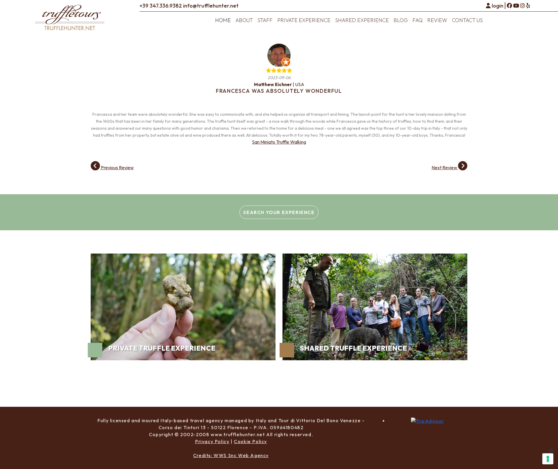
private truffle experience (161, 348)
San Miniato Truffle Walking (279, 142)
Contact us (467, 20)
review (437, 20)
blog (401, 20)
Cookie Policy (250, 441)
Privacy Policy (212, 441)
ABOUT (244, 20)
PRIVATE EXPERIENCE (303, 20)
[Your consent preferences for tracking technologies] (547, 458)
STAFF (265, 20)
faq (417, 20)
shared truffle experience (353, 348)
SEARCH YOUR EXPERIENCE (278, 212)
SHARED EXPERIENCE (362, 20)
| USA (279, 84)
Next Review (445, 167)
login (498, 5)
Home (223, 20)
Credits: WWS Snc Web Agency (231, 455)
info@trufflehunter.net (211, 5)
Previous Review (117, 167)
